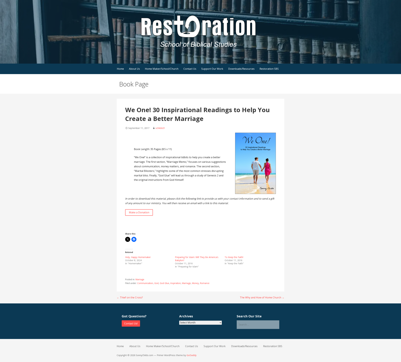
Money (195, 283)
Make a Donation (139, 212)
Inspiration (175, 283)
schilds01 (160, 128)
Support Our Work (212, 68)
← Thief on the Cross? (130, 297)
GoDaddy (191, 355)
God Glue (164, 283)
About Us (134, 68)
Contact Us (189, 68)
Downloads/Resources (241, 68)
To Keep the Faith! (234, 257)
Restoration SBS (269, 68)
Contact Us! (131, 323)
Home (120, 68)
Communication (145, 283)
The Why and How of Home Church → (262, 297)
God (156, 283)
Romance (204, 283)
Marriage (139, 279)
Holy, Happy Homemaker (138, 257)
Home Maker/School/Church (161, 68)
